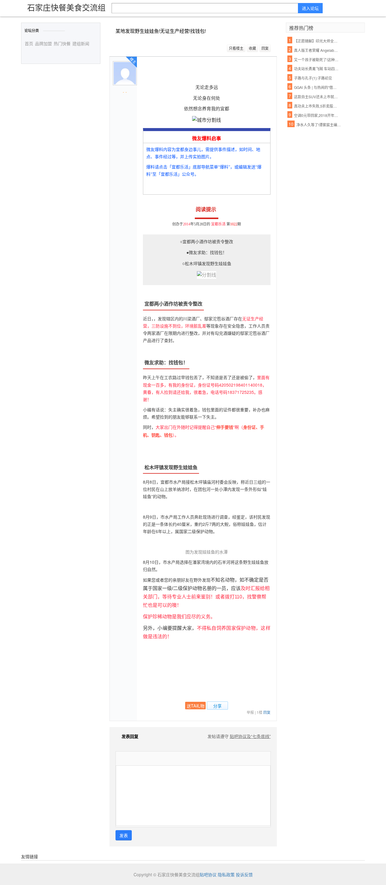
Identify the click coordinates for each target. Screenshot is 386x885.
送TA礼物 (195, 706)
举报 (250, 712)
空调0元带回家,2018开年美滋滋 (317, 115)
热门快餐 (62, 43)
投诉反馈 (244, 874)
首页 (29, 43)
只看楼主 (236, 48)
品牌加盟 (43, 43)
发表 (123, 835)
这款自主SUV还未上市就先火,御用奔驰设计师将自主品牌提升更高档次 (317, 96)
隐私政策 (226, 874)
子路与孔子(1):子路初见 (313, 77)
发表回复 (130, 736)
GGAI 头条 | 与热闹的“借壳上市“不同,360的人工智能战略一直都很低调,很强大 (317, 87)
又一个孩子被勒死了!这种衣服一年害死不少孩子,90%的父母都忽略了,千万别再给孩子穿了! (317, 59)
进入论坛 (310, 8)
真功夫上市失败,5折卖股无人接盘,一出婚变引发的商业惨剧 (317, 105)
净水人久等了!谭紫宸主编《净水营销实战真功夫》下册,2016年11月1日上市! (319, 124)
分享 (217, 706)
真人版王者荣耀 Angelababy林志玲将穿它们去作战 (317, 50)
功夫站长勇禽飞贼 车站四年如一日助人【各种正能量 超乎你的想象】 (317, 68)
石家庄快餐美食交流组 (66, 7)
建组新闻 (80, 43)
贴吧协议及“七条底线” (250, 736)
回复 (265, 48)
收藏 (252, 48)
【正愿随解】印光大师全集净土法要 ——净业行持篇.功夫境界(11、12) (317, 40)
